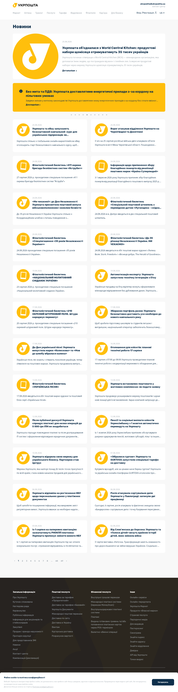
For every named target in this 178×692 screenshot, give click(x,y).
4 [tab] (83, 115)
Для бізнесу (117, 13)
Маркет (16, 13)
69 (62, 561)
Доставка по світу (61, 618)
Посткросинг (136, 628)
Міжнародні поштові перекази (67, 614)
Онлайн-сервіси (138, 597)
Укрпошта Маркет (139, 606)
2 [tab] (75, 115)
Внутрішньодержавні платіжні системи (106, 611)
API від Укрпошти (138, 655)
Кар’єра (103, 13)
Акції (15, 649)
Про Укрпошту (20, 597)
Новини (16, 645)
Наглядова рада (21, 606)
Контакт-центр (20, 653)
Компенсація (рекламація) (26, 658)
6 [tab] (91, 115)
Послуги (51, 13)
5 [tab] (87, 115)
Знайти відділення (139, 646)
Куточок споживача (23, 602)
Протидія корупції (22, 636)
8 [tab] (98, 115)
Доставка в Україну (61, 622)
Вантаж (56, 627)
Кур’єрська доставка (62, 631)
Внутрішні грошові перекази (105, 597)
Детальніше (68, 70)
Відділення (76, 13)
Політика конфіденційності (42, 687)
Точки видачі (136, 659)
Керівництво (19, 610)
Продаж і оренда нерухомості (28, 631)
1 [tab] (71, 115)
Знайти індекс (137, 637)
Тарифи (63, 13)
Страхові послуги (139, 615)
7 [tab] (95, 115)
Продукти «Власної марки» (144, 610)
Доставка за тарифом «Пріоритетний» (62, 599)
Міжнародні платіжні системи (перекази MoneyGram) (106, 603)
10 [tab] (106, 115)
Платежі (95, 617)
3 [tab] (79, 115)
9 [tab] (102, 115)
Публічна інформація (23, 615)
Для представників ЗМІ (24, 640)
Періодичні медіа (138, 619)
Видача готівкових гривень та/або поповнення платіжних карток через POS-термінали (108, 624)
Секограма (135, 633)
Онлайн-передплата (140, 602)
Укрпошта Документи (62, 609)
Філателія (91, 13)
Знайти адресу (137, 641)
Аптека (27, 13)
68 (57, 561)
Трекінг (39, 13)
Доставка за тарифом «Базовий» (68, 605)
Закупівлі (17, 627)
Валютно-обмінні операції (104, 632)
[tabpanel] (89, 97)
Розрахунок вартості (62, 636)
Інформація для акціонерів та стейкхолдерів (27, 621)
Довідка (134, 650)
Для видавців (136, 624)
